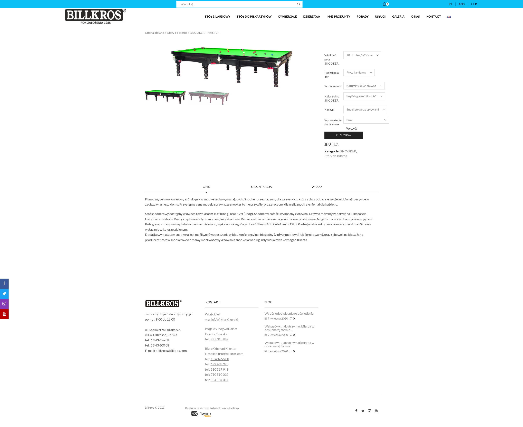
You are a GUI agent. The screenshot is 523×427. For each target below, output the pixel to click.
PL (451, 4)
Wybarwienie (332, 86)
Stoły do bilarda (177, 32)
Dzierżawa (311, 16)
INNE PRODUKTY (338, 16)
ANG (462, 4)
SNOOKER (197, 32)
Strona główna (154, 32)
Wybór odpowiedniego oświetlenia (289, 313)
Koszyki (329, 109)
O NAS (415, 16)
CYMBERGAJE (287, 16)
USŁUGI (380, 16)
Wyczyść (351, 128)
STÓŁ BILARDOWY (217, 16)
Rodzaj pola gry (331, 74)
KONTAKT (433, 16)
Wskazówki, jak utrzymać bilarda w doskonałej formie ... (289, 328)
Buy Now (345, 135)
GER (474, 4)
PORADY (363, 16)
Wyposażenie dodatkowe (333, 122)
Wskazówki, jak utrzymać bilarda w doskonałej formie (289, 344)
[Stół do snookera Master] (165, 97)
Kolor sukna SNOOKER (332, 98)
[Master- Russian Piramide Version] (209, 97)
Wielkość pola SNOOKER (331, 59)
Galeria (398, 16)
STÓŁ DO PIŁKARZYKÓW (254, 16)
